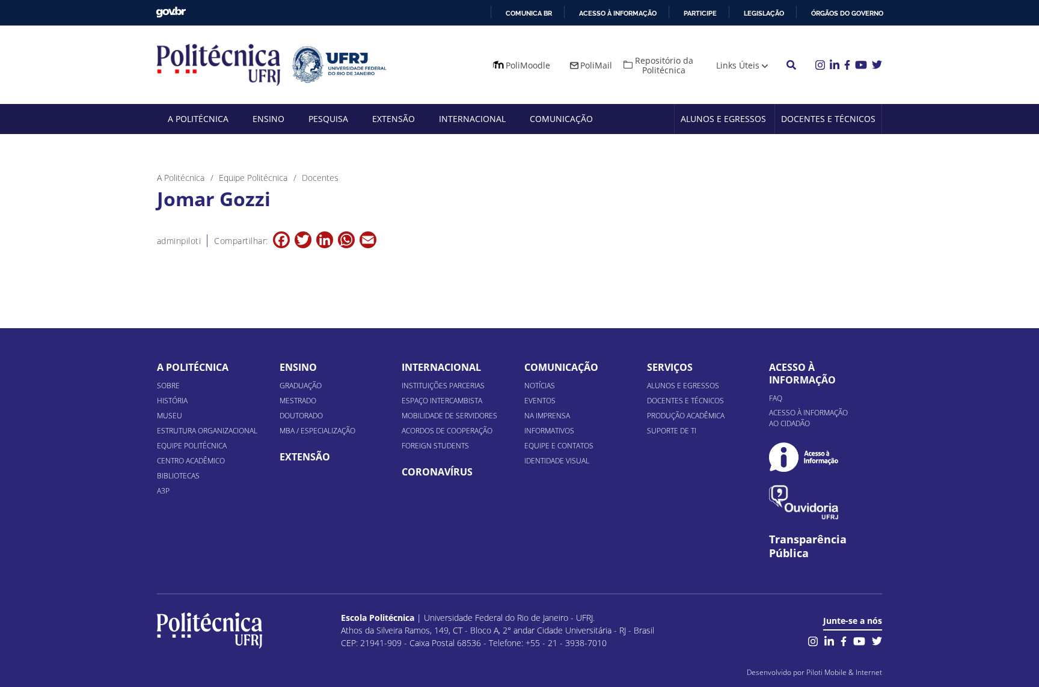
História (172, 400)
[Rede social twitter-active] (877, 640)
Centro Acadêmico (191, 461)
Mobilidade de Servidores (449, 416)
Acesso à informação (618, 13)
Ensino (268, 118)
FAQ (775, 398)
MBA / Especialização (317, 431)
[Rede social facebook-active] (844, 640)
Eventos (540, 400)
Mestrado (298, 400)
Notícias (539, 385)
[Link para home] (209, 630)
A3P (163, 491)
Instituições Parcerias (443, 385)
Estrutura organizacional (207, 431)
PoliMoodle (528, 65)
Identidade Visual (556, 461)
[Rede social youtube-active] (859, 640)
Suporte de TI (671, 431)
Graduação (301, 385)
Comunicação (561, 118)
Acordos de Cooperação (447, 431)
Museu (169, 416)
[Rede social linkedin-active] (829, 640)
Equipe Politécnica (192, 446)
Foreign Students (435, 446)
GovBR (171, 12)
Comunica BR (529, 13)
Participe (700, 13)
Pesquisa (328, 118)
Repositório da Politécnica (664, 65)
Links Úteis (737, 65)
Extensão (393, 118)
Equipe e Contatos (558, 446)
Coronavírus (437, 471)
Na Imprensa (547, 416)
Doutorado (301, 416)
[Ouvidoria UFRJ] (803, 502)
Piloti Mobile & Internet (844, 672)
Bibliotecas (178, 476)
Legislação (764, 13)
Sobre (168, 385)
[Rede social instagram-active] (813, 640)
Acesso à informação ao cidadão (808, 418)
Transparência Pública (808, 546)
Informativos (549, 431)
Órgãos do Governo (847, 13)
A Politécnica (198, 118)
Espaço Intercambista (442, 400)
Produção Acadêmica (686, 416)
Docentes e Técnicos (828, 118)
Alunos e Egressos (723, 118)
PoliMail (596, 65)
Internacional (472, 118)
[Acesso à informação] (803, 457)
